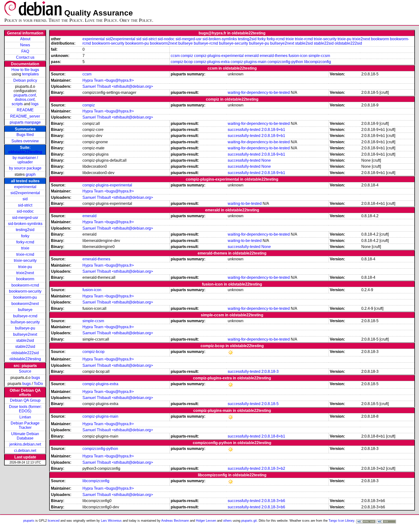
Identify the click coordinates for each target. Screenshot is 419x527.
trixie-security (25, 260)
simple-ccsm (319, 56)
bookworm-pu (25, 297)
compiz (187, 56)
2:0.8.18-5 (270, 404)
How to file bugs (25, 70)
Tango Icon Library (341, 520)
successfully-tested (244, 130)
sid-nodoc (25, 211)
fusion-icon (298, 56)
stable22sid (25, 346)
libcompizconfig (317, 62)
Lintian (25, 417)
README (25, 110)
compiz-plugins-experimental (219, 56)
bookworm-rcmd (25, 285)
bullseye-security (25, 322)
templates (30, 74)
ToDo (38, 384)
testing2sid (25, 230)
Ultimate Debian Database (25, 436)
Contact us (25, 57)
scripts (17, 104)
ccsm (175, 56)
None (266, 160)
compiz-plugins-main (248, 62)
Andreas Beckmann (175, 520)
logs (35, 104)
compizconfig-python (285, 62)
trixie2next (25, 273)
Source (25, 371)
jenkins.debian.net (25, 444)
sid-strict (25, 205)
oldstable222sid (25, 353)
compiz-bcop (182, 62)
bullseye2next (25, 334)
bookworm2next (25, 304)
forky (25, 236)
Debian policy (25, 80)
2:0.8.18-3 (270, 371)
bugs (36, 377)
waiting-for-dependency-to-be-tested (259, 92)
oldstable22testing (25, 152)
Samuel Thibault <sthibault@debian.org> (117, 86)
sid (25, 199)
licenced (53, 520)
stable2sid (25, 340)
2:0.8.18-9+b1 (273, 130)
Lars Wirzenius (111, 520)
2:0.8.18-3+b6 (273, 501)
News (25, 45)
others (227, 520)
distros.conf (24, 99)
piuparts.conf (25, 95)
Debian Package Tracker (25, 425)
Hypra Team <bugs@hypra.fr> (108, 80)
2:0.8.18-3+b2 (273, 468)
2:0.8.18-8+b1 (273, 436)
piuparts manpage (25, 122)
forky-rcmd (25, 242)
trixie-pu (25, 267)
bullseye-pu (25, 328)
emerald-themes (274, 56)
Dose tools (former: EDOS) (25, 409)
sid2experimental (25, 193)
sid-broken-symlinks (25, 224)
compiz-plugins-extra (212, 62)
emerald (252, 56)
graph (31, 174)
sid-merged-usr (25, 218)
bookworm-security (25, 291)
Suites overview (25, 141)
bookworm (25, 279)
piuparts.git (249, 520)
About (25, 39)
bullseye (25, 310)
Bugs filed (25, 135)
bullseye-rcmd (25, 316)
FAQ (25, 51)
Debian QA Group (25, 400)
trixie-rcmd (25, 254)
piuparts (28, 520)
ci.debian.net (25, 450)
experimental (25, 187)
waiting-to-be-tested (245, 203)
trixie (25, 248)
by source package (25, 168)
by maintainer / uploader (25, 160)
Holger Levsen (206, 520)
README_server (25, 116)
